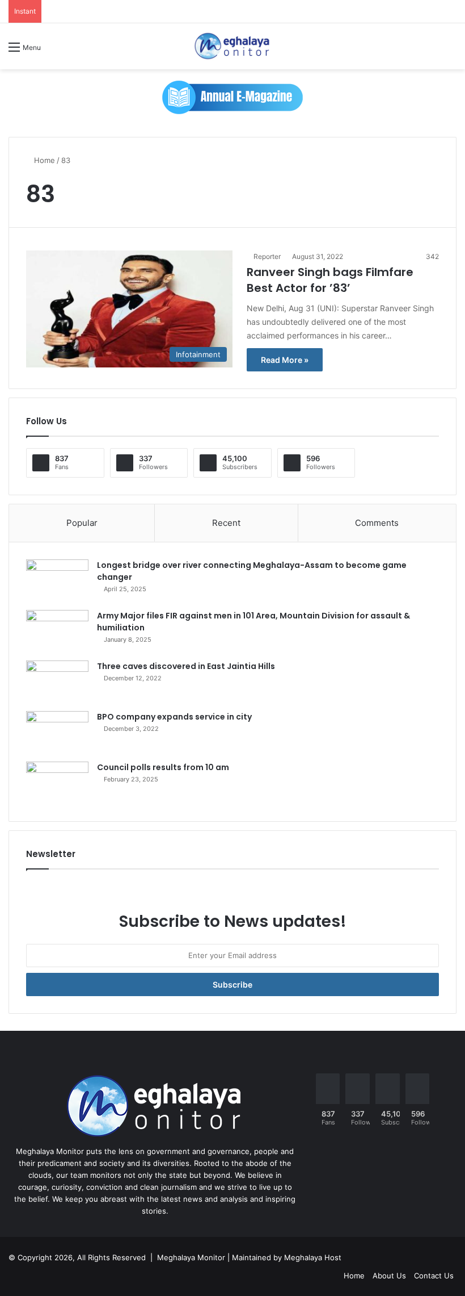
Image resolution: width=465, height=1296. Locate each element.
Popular (82, 522)
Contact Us (434, 1275)
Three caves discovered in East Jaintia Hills (186, 666)
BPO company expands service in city (174, 716)
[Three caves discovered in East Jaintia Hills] (57, 681)
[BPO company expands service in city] (57, 732)
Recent (226, 522)
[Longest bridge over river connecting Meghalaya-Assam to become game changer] (57, 580)
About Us (389, 1275)
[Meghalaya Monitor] (232, 46)
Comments (377, 522)
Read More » (284, 360)
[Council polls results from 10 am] (57, 783)
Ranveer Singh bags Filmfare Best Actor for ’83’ (330, 280)
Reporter (267, 256)
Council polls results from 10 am (163, 767)
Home (43, 160)
